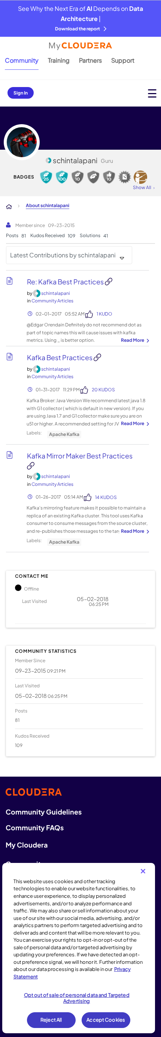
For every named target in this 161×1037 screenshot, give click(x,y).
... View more (134, 340)
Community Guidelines (44, 811)
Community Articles (52, 301)
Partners (90, 60)
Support (122, 60)
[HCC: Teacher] (140, 177)
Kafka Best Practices (60, 357)
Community (22, 60)
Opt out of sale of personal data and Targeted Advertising (77, 998)
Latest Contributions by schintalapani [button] (63, 255)
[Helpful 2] (77, 177)
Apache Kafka (64, 434)
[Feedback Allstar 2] (109, 177)
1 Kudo (104, 314)
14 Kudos (106, 497)
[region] (78, 948)
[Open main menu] (152, 93)
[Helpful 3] (46, 177)
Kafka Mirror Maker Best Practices (80, 455)
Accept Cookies (105, 1020)
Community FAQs (35, 827)
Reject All (51, 1020)
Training (59, 60)
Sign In (20, 93)
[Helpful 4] (62, 177)
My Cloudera (27, 844)
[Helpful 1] (93, 177)
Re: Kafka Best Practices (66, 281)
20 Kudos (103, 389)
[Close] (143, 871)
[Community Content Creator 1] (124, 177)
